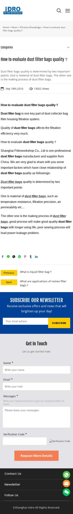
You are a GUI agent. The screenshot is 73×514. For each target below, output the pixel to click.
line (8, 257)
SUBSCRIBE (59, 323)
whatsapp (19, 257)
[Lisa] (66, 475)
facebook (2, 257)
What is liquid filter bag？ (36, 272)
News (14, 27)
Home (6, 27)
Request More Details (36, 456)
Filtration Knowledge (30, 27)
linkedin (36, 257)
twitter (14, 257)
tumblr (31, 257)
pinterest (25, 257)
